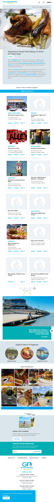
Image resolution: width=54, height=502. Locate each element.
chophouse (15, 60)
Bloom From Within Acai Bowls (39, 274)
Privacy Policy (34, 458)
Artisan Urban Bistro (38, 148)
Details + (16, 123)
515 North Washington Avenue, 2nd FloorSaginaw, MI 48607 (27, 477)
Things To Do (11, 361)
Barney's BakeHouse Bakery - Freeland (38, 178)
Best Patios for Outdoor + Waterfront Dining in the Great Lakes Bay (39, 332)
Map (9, 123)
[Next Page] (34, 288)
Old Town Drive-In (23, 73)
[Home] (10, 1)
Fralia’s (16, 70)
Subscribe (37, 452)
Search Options (26, 91)
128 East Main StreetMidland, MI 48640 (27, 488)
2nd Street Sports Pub (15, 115)
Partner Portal (22, 458)
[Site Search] (43, 2)
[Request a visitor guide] (27, 420)
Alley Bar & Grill (13, 148)
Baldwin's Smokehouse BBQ (16, 181)
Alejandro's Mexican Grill (38, 116)
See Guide (17, 439)
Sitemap (43, 458)
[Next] (52, 331)
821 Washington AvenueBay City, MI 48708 (27, 482)
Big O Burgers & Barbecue (13, 244)
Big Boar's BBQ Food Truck (38, 214)
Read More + (6, 495)
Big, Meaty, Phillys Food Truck (16, 274)
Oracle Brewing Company (25, 63)
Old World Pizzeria (30, 75)
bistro (38, 60)
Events (27, 361)
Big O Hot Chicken (37, 241)
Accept (6, 498)
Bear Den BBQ (13, 211)
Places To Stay (42, 361)
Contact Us (11, 458)
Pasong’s (10, 73)
